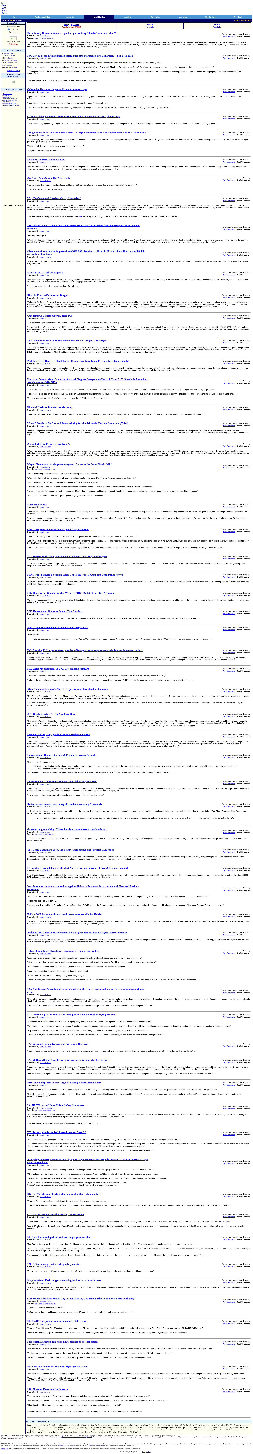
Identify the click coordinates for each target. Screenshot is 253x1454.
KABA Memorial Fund (10, 62)
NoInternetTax (7, 97)
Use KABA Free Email (10, 67)
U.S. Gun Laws (7, 94)
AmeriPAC (6, 95)
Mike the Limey (45, 1392)
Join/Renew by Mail (9, 55)
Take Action (155, 17)
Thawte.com (4, 1448)
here (80, 216)
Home (15, 17)
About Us (70, 17)
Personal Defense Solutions (11, 105)
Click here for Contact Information (97, 1445)
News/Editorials (99, 17)
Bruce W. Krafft (45, 58)
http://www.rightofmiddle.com (45, 1110)
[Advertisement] (13, 156)
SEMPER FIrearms (9, 102)
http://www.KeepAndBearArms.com (70, 1445)
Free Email (238, 17)
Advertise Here (7, 65)
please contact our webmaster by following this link (76, 1437)
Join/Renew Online (8, 53)
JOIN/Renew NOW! (13, 71)
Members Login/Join (42, 17)
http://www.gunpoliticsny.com (45, 469)
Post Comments (229, 36)
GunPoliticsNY (45, 467)
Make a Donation (8, 58)
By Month (75, 25)
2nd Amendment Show (10, 100)
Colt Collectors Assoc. (10, 103)
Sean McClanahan (46, 1108)
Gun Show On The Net (10, 98)
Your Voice (183, 17)
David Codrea (45, 36)
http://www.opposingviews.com (45, 1303)
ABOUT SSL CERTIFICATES (13, 205)
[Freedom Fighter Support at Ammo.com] (13, 82)
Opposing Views (45, 1301)
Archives (127, 17)
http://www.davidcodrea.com (44, 38)
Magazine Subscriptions (10, 60)
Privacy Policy (146, 1452)
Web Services (210, 17)
